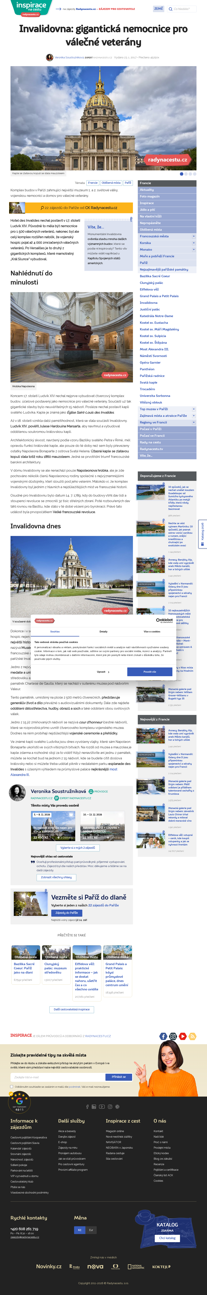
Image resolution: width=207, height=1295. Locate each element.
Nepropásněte (150, 223)
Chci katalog (167, 1238)
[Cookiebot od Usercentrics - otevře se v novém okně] (158, 620)
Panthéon (147, 369)
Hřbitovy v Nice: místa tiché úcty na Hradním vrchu (180, 671)
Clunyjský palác (151, 283)
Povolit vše (150, 671)
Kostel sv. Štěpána (153, 343)
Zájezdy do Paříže (67, 913)
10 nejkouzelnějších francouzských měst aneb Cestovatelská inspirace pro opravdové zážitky (179, 617)
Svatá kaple (148, 382)
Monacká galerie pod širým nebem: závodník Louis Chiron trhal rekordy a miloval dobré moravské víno (181, 814)
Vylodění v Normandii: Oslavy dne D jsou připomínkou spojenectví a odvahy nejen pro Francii (180, 590)
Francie (93, 183)
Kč (79, 1230)
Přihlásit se (119, 1077)
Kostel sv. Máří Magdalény (159, 329)
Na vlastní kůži (151, 216)
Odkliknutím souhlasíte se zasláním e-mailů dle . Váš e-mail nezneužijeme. (62, 1086)
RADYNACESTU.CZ (98, 1036)
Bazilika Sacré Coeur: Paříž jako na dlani (24, 968)
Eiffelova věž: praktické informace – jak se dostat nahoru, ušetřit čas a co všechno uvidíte (86, 977)
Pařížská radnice (152, 376)
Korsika (145, 243)
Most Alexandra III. (154, 349)
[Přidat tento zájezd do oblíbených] (71, 815)
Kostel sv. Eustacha (154, 323)
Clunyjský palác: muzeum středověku (55, 968)
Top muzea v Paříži (154, 409)
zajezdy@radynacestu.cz (25, 1237)
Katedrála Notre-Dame (156, 316)
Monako (146, 249)
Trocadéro (147, 389)
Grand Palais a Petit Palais (159, 296)
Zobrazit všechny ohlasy (56, 877)
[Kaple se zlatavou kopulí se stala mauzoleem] (103, 118)
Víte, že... (146, 455)
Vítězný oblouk (151, 402)
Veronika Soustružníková (69, 57)
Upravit (101, 671)
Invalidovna (149, 303)
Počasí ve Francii (152, 436)
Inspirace (147, 203)
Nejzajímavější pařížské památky (164, 269)
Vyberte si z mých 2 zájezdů (77, 848)
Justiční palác (150, 309)
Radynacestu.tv (151, 449)
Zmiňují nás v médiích (103, 1257)
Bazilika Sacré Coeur (155, 276)
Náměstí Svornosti (153, 356)
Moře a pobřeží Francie (157, 256)
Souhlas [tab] (55, 631)
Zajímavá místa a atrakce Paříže (163, 416)
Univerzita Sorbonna (155, 396)
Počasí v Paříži (150, 429)
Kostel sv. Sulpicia (153, 336)
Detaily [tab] (104, 631)
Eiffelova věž (149, 289)
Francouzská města (154, 236)
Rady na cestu (150, 442)
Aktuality (147, 190)
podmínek (75, 1086)
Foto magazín (150, 196)
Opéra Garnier (150, 362)
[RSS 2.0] (192, 1036)
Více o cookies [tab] (152, 631)
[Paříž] (31, 904)
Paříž (128, 183)
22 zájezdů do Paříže (103, 905)
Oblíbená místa (111, 183)
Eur (91, 1230)
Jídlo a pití (147, 210)
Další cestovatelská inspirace (72, 1009)
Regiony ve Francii (153, 422)
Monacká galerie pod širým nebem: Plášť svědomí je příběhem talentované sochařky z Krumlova (181, 787)
